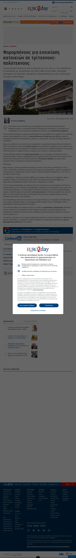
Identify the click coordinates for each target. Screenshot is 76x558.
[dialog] (38, 279)
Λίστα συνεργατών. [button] (38, 290)
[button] (38, 275)
